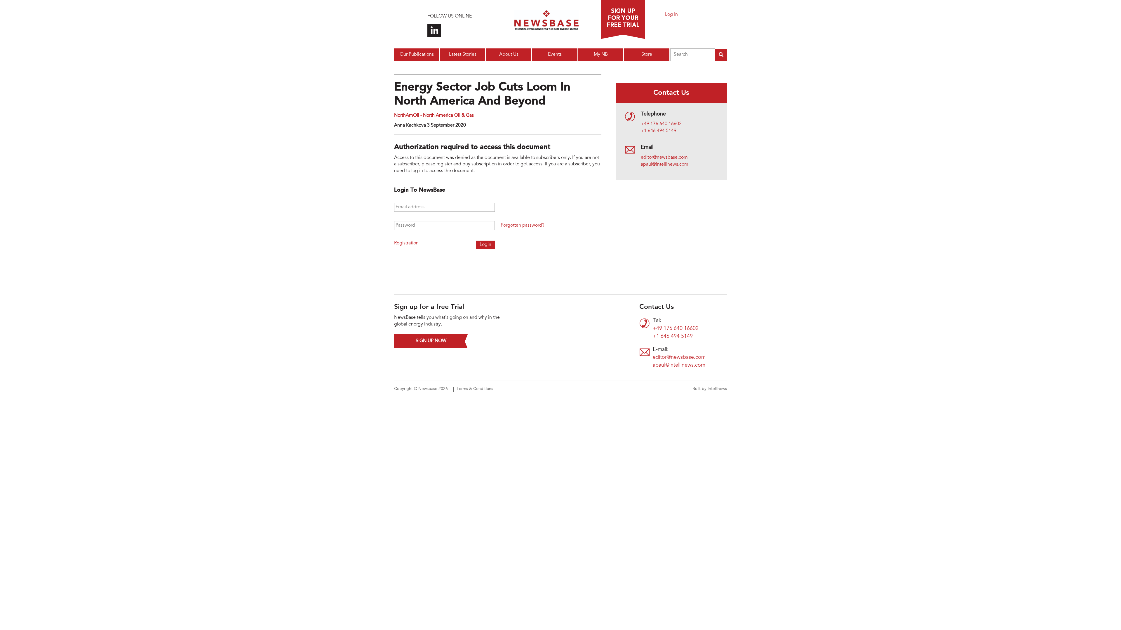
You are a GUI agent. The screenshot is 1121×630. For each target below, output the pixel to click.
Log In (671, 14)
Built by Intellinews (709, 389)
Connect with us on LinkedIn (434, 30)
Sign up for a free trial (623, 19)
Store (646, 54)
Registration (406, 243)
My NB (601, 54)
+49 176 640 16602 (661, 124)
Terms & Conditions (475, 389)
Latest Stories (462, 54)
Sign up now (431, 341)
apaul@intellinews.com (664, 164)
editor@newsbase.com (664, 157)
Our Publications (417, 54)
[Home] (546, 22)
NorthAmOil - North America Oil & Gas (434, 115)
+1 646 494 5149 (658, 131)
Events (555, 54)
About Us (508, 54)
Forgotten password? (522, 225)
